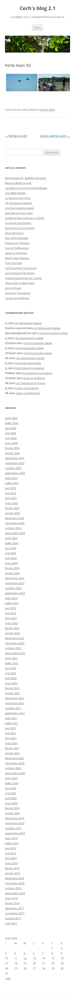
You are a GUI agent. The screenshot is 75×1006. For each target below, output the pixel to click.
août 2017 (11, 923)
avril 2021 (11, 738)
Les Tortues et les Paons (20, 273)
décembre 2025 (14, 458)
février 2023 (12, 628)
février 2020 (12, 808)
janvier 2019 (12, 873)
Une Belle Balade (15, 193)
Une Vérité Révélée (16, 238)
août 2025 (11, 478)
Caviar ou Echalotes (17, 298)
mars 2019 (11, 863)
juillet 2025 (11, 483)
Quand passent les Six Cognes (23, 278)
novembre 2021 (14, 703)
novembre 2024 (14, 523)
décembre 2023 (14, 578)
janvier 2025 (12, 513)
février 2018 (12, 903)
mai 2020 (10, 793)
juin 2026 (10, 428)
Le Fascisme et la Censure (20, 268)
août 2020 (11, 778)
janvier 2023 (12, 633)
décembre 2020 (14, 758)
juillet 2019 (11, 843)
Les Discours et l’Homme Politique (26, 188)
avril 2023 (11, 618)
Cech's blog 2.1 (38, 8)
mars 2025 (11, 503)
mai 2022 (10, 673)
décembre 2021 (14, 698)
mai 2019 (10, 853)
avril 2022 (11, 678)
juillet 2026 (11, 423)
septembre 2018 (15, 893)
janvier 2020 (12, 813)
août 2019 (11, 838)
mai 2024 (10, 553)
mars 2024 (11, 563)
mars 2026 (11, 443)
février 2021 (12, 748)
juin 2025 (10, 488)
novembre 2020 (14, 763)
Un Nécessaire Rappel (18, 203)
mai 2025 (10, 493)
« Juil (7, 978)
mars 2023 (11, 623)
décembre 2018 (14, 878)
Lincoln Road (13, 288)
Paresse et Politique (17, 243)
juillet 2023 (11, 603)
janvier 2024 (12, 573)
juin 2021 (10, 728)
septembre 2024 (15, 533)
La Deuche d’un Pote (17, 198)
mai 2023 (10, 613)
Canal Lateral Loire (55, 136)
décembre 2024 (14, 518)
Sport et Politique (16, 253)
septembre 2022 (15, 653)
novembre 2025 (14, 463)
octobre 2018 (13, 888)
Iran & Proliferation (17, 248)
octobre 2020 (13, 768)
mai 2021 (10, 733)
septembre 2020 (15, 773)
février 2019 (12, 868)
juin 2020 (10, 788)
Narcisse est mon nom (19, 213)
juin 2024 (10, 548)
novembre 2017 (14, 913)
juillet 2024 (11, 543)
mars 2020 (11, 803)
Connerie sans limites (18, 223)
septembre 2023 (15, 593)
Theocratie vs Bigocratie (19, 283)
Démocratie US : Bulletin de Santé (25, 178)
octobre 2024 (13, 528)
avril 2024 (11, 558)
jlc (6, 323)
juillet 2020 (11, 783)
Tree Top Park (13, 263)
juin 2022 (10, 668)
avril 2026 (11, 438)
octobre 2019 (13, 828)
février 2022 (12, 688)
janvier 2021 (12, 753)
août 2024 (11, 538)
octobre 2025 (13, 468)
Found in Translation (18, 293)
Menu (37, 27)
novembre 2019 (14, 823)
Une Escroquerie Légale (19, 208)
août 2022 (11, 658)
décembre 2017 (14, 908)
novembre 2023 (14, 583)
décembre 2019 (14, 818)
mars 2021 (11, 743)
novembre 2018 (14, 883)
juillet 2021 (11, 723)
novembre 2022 (14, 643)
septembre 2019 (15, 833)
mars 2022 (11, 683)
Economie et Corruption (20, 228)
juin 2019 (10, 848)
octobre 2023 (13, 588)
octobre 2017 (13, 918)
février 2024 (12, 568)
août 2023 (11, 598)
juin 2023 (10, 608)
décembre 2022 (14, 638)
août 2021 (11, 718)
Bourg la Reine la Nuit (18, 183)
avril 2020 (11, 798)
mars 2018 (11, 898)
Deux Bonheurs (14, 233)
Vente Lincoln (16, 136)
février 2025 (12, 508)
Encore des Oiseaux (17, 258)
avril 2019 (11, 858)
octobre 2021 (13, 708)
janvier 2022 (12, 693)
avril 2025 (11, 498)
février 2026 (12, 448)
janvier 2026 (12, 453)
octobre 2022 (13, 648)
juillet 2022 (11, 663)
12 (25, 958)
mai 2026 (10, 433)
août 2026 (11, 418)
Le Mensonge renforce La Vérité (24, 218)
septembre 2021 (15, 713)
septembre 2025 (15, 473)
